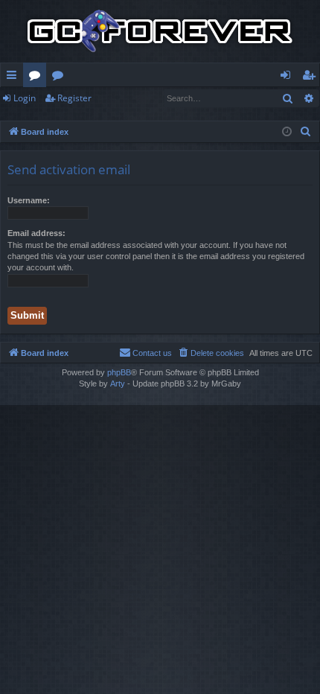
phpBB (119, 372)
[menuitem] (306, 132)
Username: (28, 200)
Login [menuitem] (288, 77)
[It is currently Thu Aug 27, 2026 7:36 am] (287, 132)
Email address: (36, 233)
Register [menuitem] (312, 77)
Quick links (14, 77)
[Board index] (160, 31)
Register (74, 98)
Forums (37, 77)
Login (24, 98)
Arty (117, 383)
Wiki (60, 77)
